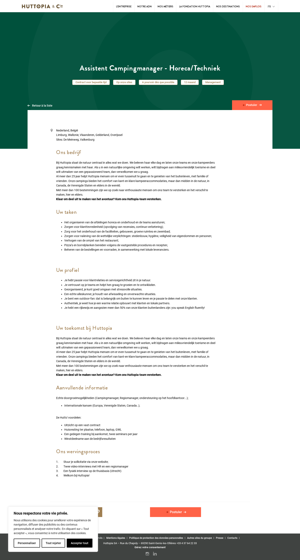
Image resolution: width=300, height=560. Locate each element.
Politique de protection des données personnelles (156, 538)
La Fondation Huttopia (194, 6)
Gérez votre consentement (150, 547)
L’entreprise (123, 6)
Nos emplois (253, 6)
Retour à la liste (42, 105)
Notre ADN (144, 6)
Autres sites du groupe (199, 538)
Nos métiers (165, 6)
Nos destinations (228, 6)
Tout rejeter (53, 543)
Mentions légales (115, 538)
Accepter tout (79, 543)
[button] (271, 7)
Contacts (232, 538)
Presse (219, 538)
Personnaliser (27, 543)
